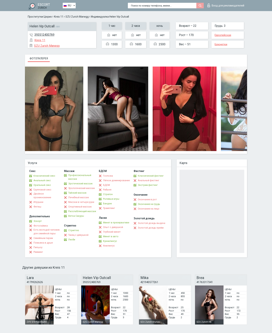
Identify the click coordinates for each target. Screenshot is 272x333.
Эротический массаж (80, 183)
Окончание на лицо (148, 208)
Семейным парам (43, 238)
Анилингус (109, 245)
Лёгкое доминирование (116, 180)
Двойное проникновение (42, 195)
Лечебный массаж (78, 197)
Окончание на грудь (149, 204)
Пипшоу (37, 247)
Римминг (38, 252)
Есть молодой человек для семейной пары (46, 231)
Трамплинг (109, 208)
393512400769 (44, 34)
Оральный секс (42, 185)
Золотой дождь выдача (151, 223)
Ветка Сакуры (76, 215)
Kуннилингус (110, 241)
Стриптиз (73, 230)
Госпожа (108, 175)
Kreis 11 (58, 16)
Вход (228, 5)
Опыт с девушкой (113, 227)
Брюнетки (221, 44)
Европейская (223, 35)
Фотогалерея (39, 58)
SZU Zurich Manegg (77, 16)
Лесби (71, 239)
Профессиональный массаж (79, 177)
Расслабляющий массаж (82, 211)
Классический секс (44, 175)
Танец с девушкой (78, 235)
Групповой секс (42, 189)
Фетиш (37, 206)
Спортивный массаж (80, 206)
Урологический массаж (81, 188)
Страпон (108, 194)
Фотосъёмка (40, 225)
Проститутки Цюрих (40, 16)
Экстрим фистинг (148, 185)
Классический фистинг (151, 175)
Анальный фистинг (148, 180)
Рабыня (107, 189)
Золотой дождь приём (151, 227)
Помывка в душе (43, 242)
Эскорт (37, 221)
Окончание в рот (147, 199)
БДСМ (106, 185)
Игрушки (38, 202)
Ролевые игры (111, 198)
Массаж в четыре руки (81, 202)
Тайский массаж (77, 192)
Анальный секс (42, 180)
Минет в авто (110, 236)
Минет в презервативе (116, 222)
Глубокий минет (112, 231)
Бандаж (107, 203)
